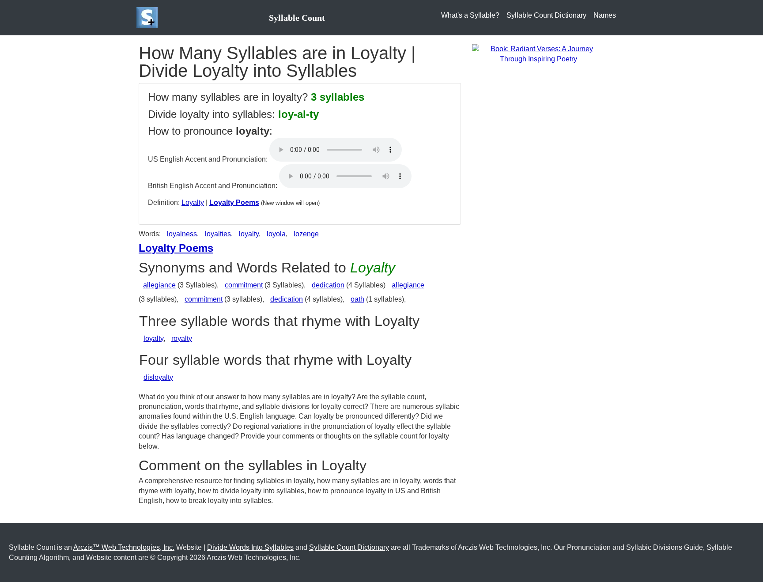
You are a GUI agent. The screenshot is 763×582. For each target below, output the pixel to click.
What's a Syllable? (470, 15)
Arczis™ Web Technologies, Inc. (123, 547)
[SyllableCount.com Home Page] (148, 17)
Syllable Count (297, 18)
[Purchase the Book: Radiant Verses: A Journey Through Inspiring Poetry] (538, 53)
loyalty (249, 234)
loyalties (218, 234)
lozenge (306, 234)
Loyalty (192, 202)
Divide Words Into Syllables (250, 547)
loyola (276, 234)
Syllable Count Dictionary (546, 15)
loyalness (182, 234)
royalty (181, 338)
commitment (244, 285)
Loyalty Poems (234, 202)
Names (604, 15)
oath (357, 299)
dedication (328, 285)
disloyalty (158, 377)
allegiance (159, 285)
